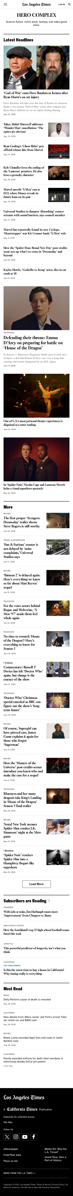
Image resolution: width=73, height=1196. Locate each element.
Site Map (8, 1122)
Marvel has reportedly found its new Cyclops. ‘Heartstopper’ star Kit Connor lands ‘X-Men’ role (35, 232)
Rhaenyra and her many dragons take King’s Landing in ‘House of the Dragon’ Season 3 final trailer (22, 800)
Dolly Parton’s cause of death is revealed (27, 999)
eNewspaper (11, 1149)
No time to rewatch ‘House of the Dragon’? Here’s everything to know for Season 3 (22, 642)
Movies (7, 514)
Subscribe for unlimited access (19, 1117)
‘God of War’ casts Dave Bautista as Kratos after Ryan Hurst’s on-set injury (36, 95)
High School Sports (14, 926)
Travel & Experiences (14, 540)
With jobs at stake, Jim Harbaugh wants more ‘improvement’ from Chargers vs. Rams (31, 914)
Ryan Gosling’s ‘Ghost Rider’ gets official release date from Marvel (24, 148)
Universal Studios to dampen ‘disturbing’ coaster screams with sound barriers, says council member (34, 213)
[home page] (36, 4)
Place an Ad (10, 1161)
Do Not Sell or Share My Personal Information (41, 1187)
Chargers (8, 907)
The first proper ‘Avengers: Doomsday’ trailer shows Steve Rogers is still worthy (22, 522)
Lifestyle (8, 944)
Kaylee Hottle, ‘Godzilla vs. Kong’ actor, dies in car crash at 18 (35, 272)
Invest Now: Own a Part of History (55, 1159)
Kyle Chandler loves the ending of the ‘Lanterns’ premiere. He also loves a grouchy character (24, 171)
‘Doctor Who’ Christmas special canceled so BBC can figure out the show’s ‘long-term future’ (22, 704)
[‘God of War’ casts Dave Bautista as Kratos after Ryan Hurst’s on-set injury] (36, 68)
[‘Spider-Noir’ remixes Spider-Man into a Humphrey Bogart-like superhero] (57, 857)
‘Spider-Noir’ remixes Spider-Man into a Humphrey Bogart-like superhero (19, 861)
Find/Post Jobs (12, 1155)
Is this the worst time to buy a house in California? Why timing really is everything (34, 972)
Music (6, 995)
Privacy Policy (58, 1185)
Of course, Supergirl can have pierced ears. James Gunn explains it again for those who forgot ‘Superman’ (21, 736)
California (9, 962)
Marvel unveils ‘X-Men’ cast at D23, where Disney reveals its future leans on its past (22, 193)
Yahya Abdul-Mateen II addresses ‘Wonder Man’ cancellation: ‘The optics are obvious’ (23, 128)
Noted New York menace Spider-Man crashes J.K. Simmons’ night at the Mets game (22, 830)
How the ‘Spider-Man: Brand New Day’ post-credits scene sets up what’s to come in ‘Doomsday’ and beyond (35, 252)
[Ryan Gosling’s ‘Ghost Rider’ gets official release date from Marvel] (58, 152)
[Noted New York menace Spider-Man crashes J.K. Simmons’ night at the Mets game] (57, 826)
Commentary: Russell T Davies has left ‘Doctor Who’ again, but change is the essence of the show (23, 673)
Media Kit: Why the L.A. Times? (56, 1151)
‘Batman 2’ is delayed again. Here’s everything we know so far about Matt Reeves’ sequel (22, 581)
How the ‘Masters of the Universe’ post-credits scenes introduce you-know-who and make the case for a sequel (23, 769)
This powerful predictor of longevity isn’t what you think (35, 950)
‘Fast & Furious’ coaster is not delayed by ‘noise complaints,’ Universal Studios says (21, 551)
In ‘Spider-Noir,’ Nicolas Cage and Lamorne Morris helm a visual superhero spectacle (34, 487)
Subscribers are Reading (25, 900)
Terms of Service (43, 1185)
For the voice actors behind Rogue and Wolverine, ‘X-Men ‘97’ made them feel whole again (22, 612)
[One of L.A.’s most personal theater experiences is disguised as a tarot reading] (36, 396)
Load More (36, 884)
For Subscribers (12, 966)
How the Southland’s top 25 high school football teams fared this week (36, 932)
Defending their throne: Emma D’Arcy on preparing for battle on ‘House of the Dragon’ (33, 343)
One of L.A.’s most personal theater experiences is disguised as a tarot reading (33, 423)
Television (9, 333)
